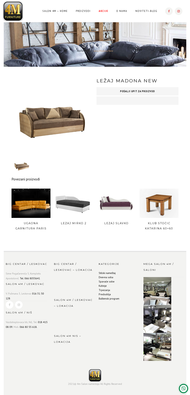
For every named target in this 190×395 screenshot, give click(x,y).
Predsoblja (105, 294)
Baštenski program (109, 298)
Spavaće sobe (106, 281)
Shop (88, 50)
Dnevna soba (106, 277)
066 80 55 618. (28, 327)
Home (80, 50)
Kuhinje (103, 285)
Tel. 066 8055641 (30, 278)
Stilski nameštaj (107, 273)
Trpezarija (104, 290)
